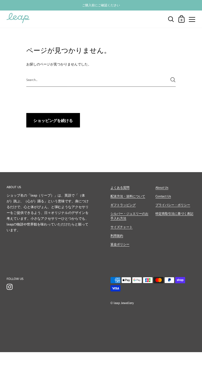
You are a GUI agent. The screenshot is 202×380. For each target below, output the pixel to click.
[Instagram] (9, 287)
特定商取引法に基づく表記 (174, 213)
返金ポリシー (119, 244)
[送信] (173, 80)
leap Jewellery (124, 303)
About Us (161, 187)
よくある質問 (119, 187)
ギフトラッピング (123, 205)
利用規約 (116, 236)
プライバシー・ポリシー (172, 205)
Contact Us (163, 196)
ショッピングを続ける (53, 120)
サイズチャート (121, 227)
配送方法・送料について (127, 196)
